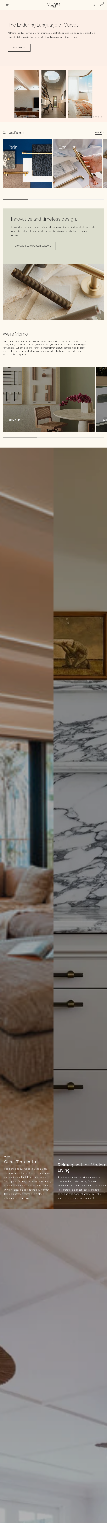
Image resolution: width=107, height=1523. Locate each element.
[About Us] (49, 399)
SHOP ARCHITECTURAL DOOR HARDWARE (33, 246)
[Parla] (27, 163)
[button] (94, 5)
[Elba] (77, 163)
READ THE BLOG (19, 47)
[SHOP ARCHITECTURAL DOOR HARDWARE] (53, 236)
